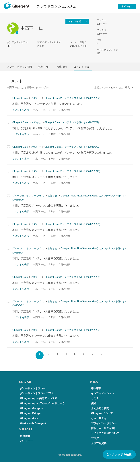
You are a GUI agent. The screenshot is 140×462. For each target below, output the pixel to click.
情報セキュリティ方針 (104, 428)
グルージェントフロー (33, 388)
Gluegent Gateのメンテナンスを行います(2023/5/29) (72, 224)
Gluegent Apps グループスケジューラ (42, 403)
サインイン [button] (127, 6)
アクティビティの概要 (19, 66)
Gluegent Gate (20, 98)
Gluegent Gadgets (31, 408)
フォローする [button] (74, 21)
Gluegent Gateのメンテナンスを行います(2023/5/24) (72, 277)
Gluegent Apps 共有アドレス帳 (38, 398)
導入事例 (96, 388)
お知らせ (36, 98)
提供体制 (25, 436)
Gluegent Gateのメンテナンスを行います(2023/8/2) (71, 122)
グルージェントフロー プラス (28, 195)
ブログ (95, 438)
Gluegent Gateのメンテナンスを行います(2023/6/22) (72, 146)
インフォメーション (102, 393)
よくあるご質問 (100, 408)
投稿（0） (62, 66)
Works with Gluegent (33, 423)
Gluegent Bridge (30, 413)
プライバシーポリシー (104, 423)
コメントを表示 (20, 110)
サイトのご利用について (105, 433)
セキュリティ (98, 418)
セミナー (96, 398)
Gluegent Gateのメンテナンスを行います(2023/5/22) (72, 330)
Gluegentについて (102, 413)
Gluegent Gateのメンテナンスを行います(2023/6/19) (72, 171)
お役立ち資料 (98, 443)
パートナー (26, 441)
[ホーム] (16, 6)
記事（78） (44, 66)
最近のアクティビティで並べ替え (112, 87)
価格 (93, 403)
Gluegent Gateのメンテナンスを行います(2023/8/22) (72, 98)
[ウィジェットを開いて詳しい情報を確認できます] (119, 454)
